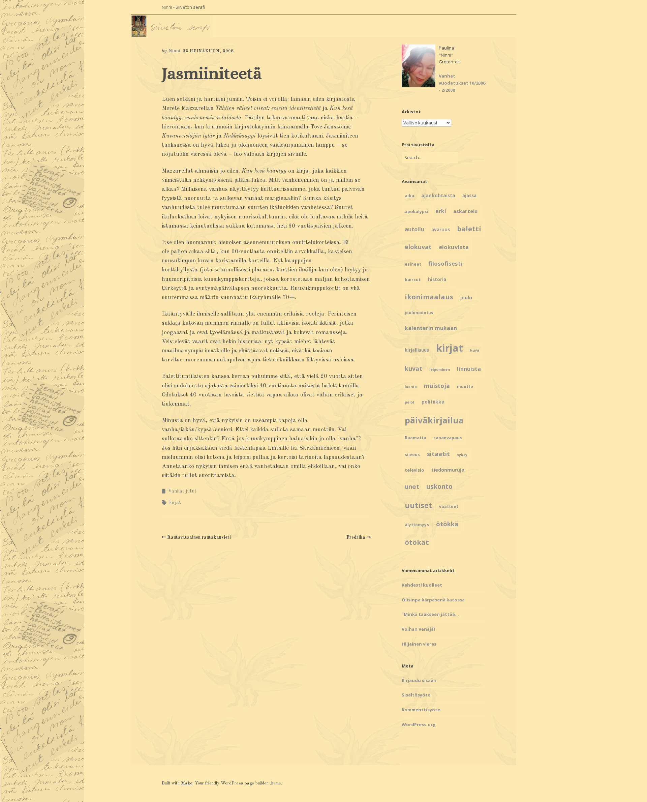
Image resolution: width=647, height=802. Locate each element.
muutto (465, 386)
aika (409, 196)
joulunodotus (419, 312)
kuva (474, 350)
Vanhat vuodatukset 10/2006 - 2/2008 (462, 83)
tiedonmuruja (447, 470)
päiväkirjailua (434, 420)
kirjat (175, 502)
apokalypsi (416, 211)
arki (440, 211)
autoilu (414, 229)
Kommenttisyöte (421, 710)
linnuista (469, 369)
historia (437, 279)
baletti (469, 228)
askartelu (465, 211)
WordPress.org (419, 724)
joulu (466, 297)
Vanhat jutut (182, 491)
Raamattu (415, 437)
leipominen (439, 369)
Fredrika (355, 537)
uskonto (439, 486)
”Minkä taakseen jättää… (430, 614)
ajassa (469, 195)
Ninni (174, 51)
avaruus (440, 230)
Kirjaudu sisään (419, 680)
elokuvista (454, 247)
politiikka (433, 401)
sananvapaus (447, 438)
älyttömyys (417, 524)
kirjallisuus (417, 350)
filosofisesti (445, 263)
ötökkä (447, 523)
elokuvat (418, 247)
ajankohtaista (438, 195)
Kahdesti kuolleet (422, 585)
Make (186, 783)
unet (412, 486)
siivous (412, 454)
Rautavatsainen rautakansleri (199, 537)
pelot (409, 402)
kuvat (413, 368)
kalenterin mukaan (431, 328)
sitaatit (438, 454)
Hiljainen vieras (419, 644)
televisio (414, 470)
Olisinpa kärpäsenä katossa (433, 600)
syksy (462, 454)
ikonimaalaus (429, 296)
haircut (413, 279)
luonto (411, 386)
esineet (413, 264)
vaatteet (448, 506)
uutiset (418, 505)
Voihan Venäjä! (418, 629)
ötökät (417, 542)
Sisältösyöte (416, 695)
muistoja (437, 386)
